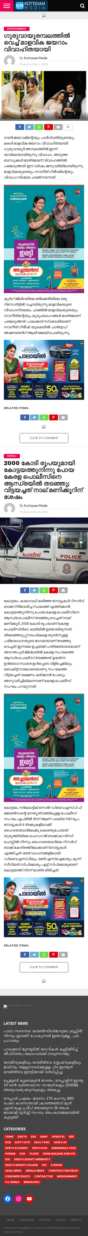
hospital (58, 1136)
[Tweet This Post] (29, 126)
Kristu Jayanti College (21, 1165)
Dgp (22, 1153)
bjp (71, 1136)
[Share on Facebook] (19, 126)
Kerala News (35, 1170)
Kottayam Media (35, 58)
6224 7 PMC (42, 1142)
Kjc (44, 1165)
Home (10, 1219)
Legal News (13, 1170)
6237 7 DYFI (22, 1142)
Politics (45, 1219)
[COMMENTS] (67, 126)
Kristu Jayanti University (32, 1159)
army (44, 1136)
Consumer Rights (17, 1176)
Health (61, 1219)
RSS (33, 1136)
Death (22, 1136)
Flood (34, 1153)
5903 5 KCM (39, 1148)
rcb (8, 1142)
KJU (7, 1159)
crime (9, 1136)
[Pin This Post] (48, 126)
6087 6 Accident (16, 1148)
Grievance (26, 1219)
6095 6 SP (60, 1142)
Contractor (43, 1176)
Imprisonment (67, 1176)
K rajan (56, 1165)
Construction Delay (63, 1170)
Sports (76, 1219)
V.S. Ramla (12, 1182)
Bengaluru (31, 1182)
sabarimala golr (63, 1148)
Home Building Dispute (59, 1153)
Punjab (10, 1153)
